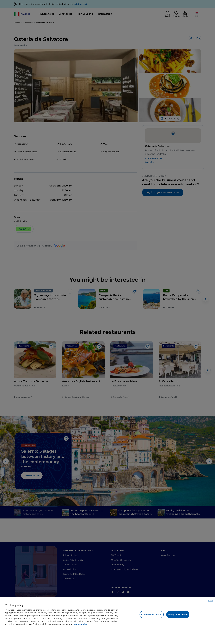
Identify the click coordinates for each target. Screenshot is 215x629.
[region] (107, 613)
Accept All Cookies (178, 614)
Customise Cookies (151, 614)
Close (210, 601)
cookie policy (80, 624)
